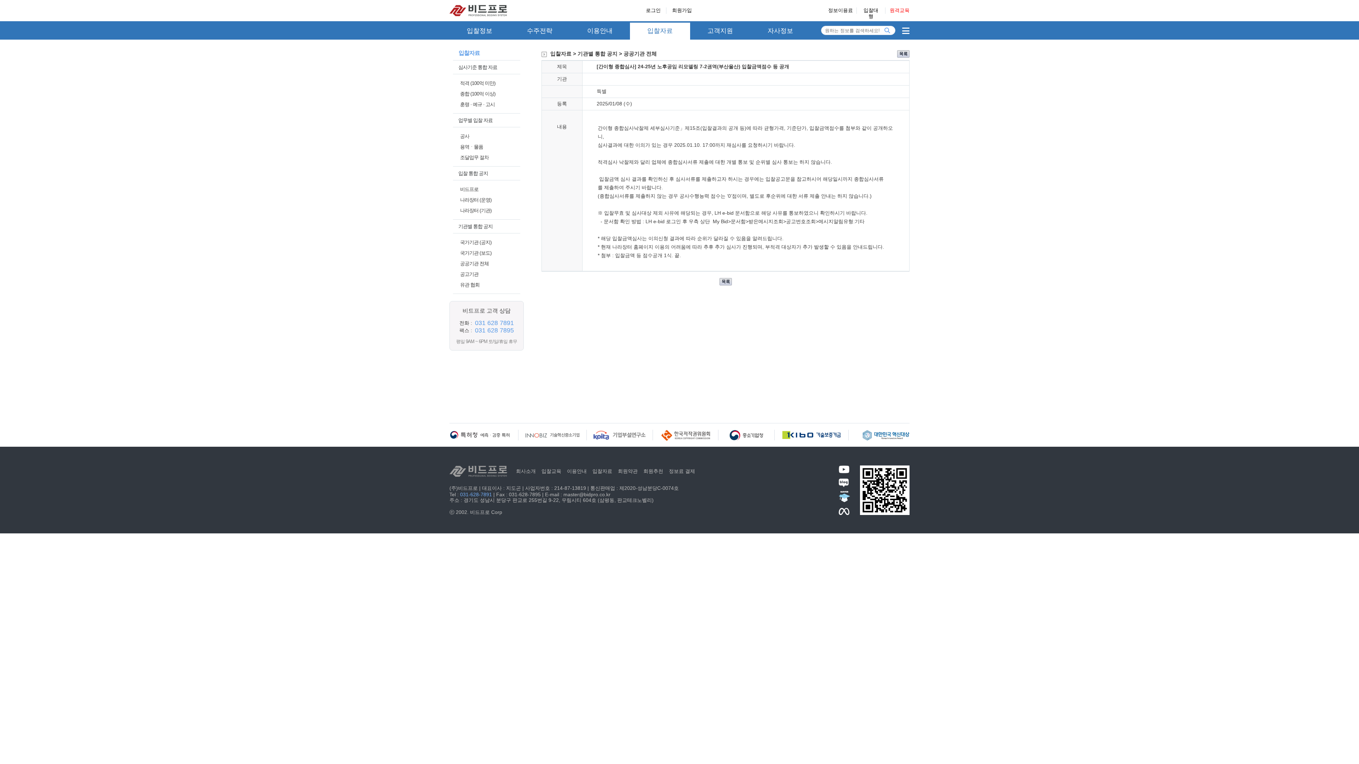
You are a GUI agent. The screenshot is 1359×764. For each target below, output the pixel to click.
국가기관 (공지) (476, 242)
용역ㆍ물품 (471, 147)
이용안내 (600, 30)
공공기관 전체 (474, 263)
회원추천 (653, 471)
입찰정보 (479, 30)
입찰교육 (551, 471)
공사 (464, 136)
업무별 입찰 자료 (475, 120)
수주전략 (539, 30)
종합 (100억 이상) (477, 94)
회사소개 (526, 471)
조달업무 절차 (474, 157)
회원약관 (628, 471)
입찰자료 (660, 30)
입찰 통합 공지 (473, 173)
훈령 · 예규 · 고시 (477, 104)
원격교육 (900, 10)
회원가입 (682, 10)
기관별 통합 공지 (475, 226)
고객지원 (720, 30)
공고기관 (469, 274)
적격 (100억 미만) (477, 83)
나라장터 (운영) (476, 200)
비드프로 (469, 189)
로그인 (653, 10)
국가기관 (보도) (476, 253)
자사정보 (780, 30)
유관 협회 (470, 285)
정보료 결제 (682, 471)
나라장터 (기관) (476, 210)
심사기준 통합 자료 (477, 67)
